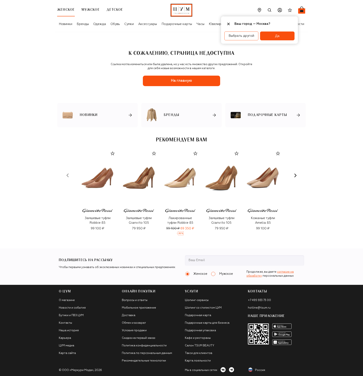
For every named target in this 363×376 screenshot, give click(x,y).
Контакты (65, 323)
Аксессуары (147, 24)
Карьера (65, 338)
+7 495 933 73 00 (259, 300)
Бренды (83, 24)
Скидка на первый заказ (138, 338)
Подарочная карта (198, 315)
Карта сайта (67, 353)
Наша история (69, 330)
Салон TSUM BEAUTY (199, 345)
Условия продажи (134, 330)
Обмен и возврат (134, 323)
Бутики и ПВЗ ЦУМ (71, 315)
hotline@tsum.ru (259, 307)
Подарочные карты (177, 24)
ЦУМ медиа (66, 345)
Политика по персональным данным (147, 353)
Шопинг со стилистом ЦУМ (203, 307)
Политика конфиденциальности (144, 345)
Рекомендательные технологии (144, 360)
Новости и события (72, 307)
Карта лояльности (198, 360)
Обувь (115, 24)
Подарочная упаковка (200, 330)
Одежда (99, 24)
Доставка (128, 315)
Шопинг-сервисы (197, 300)
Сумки (129, 24)
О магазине (67, 300)
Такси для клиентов (198, 353)
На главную (181, 81)
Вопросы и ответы (134, 300)
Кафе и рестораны (198, 338)
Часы (200, 24)
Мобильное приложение (139, 307)
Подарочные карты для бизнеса (207, 323)
